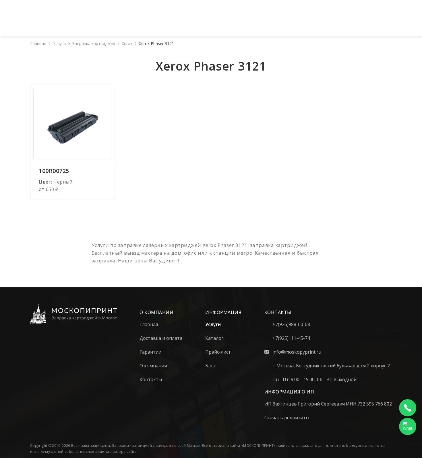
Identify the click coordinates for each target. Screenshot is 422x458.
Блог (355, 24)
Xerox (127, 43)
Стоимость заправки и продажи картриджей (234, 6)
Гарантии (331, 24)
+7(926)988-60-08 (57, 6)
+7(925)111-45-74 (99, 6)
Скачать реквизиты (286, 417)
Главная (38, 43)
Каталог (214, 24)
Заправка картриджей (93, 43)
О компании (154, 24)
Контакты (380, 24)
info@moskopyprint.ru (296, 352)
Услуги (184, 24)
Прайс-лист (247, 24)
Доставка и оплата (290, 24)
